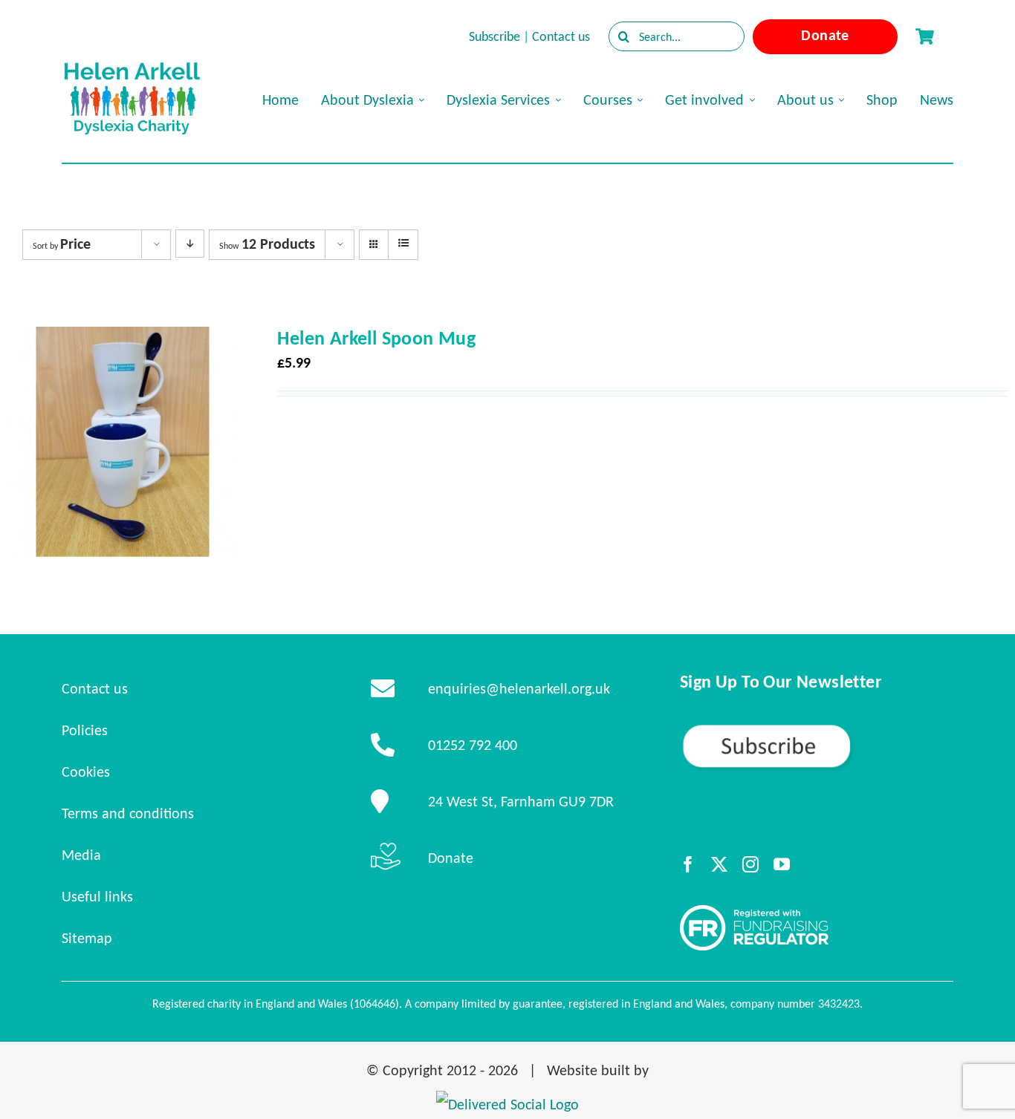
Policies (85, 730)
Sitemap (87, 938)
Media (81, 855)
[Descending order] (189, 243)
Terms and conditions (128, 813)
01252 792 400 (472, 745)
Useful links (97, 896)
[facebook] (688, 864)
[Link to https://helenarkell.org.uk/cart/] (924, 36)
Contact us (561, 36)
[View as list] (403, 243)
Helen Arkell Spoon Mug (376, 338)
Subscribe (494, 36)
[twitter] (719, 864)
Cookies (86, 771)
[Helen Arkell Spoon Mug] (122, 340)
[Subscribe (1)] (816, 729)
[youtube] (782, 864)
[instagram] (750, 864)
